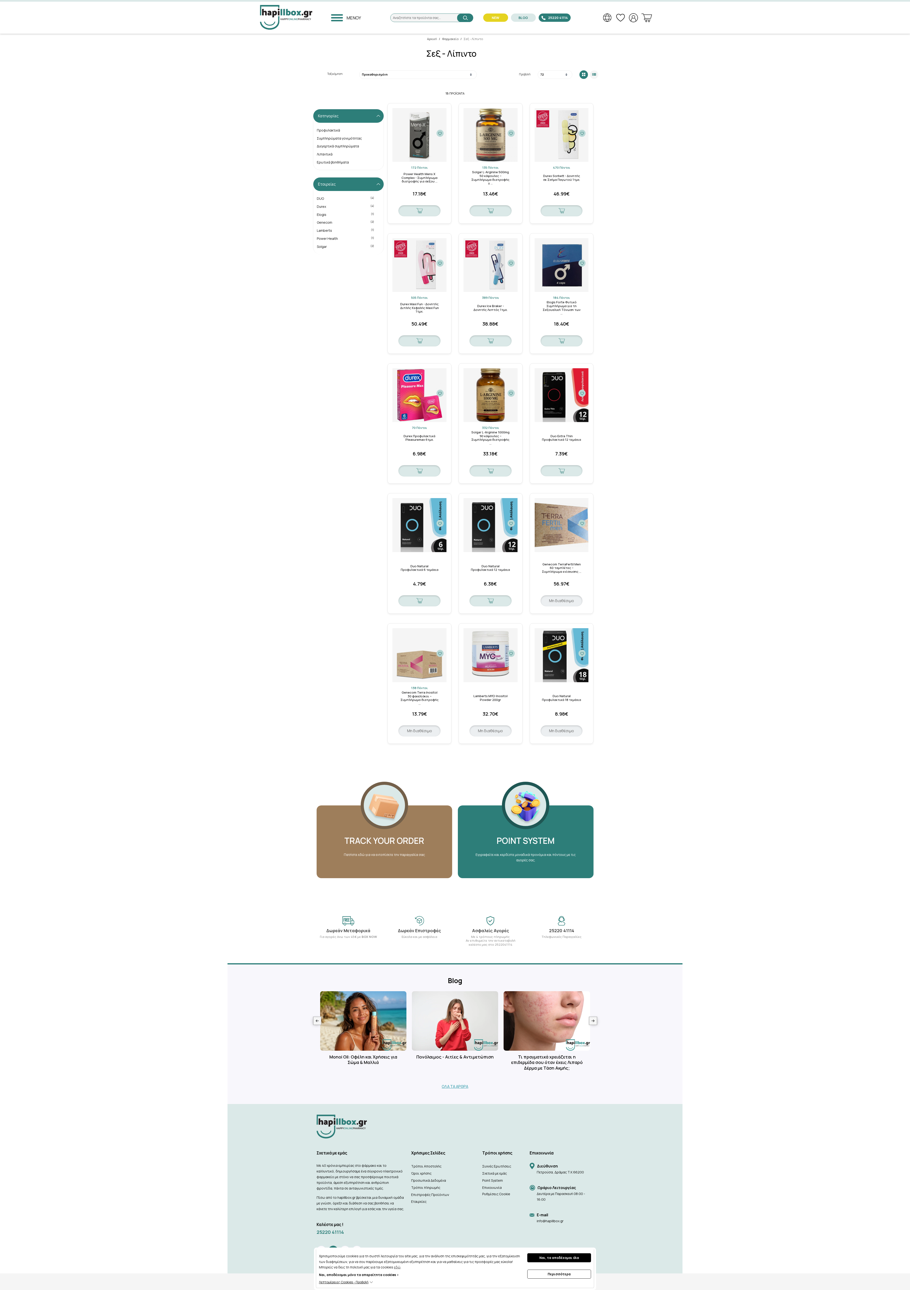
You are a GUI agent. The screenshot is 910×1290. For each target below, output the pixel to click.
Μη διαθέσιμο (561, 600)
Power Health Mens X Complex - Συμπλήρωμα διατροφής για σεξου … (419, 177)
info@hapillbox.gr (550, 1221)
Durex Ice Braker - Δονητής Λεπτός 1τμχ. (490, 308)
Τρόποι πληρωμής (425, 1187)
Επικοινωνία (492, 1187)
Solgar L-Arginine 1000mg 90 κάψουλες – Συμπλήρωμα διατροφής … (490, 438)
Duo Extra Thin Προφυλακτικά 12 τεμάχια (561, 438)
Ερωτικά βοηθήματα (333, 162)
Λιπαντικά (324, 154)
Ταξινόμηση (335, 74)
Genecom (345, 222)
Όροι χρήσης (421, 1173)
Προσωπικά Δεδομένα (428, 1180)
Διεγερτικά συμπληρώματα (338, 146)
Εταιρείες (419, 1201)
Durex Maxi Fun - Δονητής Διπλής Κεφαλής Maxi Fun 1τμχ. (419, 307)
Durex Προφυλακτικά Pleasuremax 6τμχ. (419, 438)
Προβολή (524, 74)
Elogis (345, 214)
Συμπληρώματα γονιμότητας (339, 138)
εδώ (397, 1267)
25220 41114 (330, 1232)
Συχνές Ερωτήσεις (496, 1166)
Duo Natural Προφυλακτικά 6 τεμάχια (419, 568)
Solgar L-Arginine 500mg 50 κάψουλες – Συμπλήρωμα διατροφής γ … (490, 177)
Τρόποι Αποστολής (426, 1166)
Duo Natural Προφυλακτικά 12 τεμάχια (490, 568)
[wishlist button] (440, 133)
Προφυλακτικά (328, 130)
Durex (345, 206)
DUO (345, 198)
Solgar (345, 246)
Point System (492, 1180)
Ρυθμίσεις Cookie (496, 1194)
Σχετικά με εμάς (494, 1173)
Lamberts (345, 230)
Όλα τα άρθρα (455, 1086)
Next (593, 1021)
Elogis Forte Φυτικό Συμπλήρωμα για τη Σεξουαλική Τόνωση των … (562, 307)
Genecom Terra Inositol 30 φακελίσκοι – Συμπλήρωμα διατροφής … (419, 698)
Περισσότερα (559, 1274)
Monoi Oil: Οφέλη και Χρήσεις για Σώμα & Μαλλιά (363, 1059)
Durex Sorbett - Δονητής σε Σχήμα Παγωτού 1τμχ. (561, 178)
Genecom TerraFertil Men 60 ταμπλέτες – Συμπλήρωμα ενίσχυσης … (561, 568)
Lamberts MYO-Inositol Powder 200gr (490, 698)
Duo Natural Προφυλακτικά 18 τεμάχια (561, 698)
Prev (317, 1021)
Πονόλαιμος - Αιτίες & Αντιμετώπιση (455, 1057)
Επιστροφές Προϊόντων (430, 1194)
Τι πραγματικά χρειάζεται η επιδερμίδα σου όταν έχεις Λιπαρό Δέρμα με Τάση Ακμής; (547, 1062)
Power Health (345, 238)
